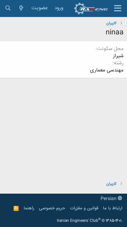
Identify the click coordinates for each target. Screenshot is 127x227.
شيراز (118, 56)
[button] (118, 8)
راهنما (29, 208)
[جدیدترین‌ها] (21, 8)
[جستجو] (8, 8)
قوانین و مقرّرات (84, 208)
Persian (109, 198)
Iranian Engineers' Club (89, 221)
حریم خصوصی (52, 208)
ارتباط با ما (112, 208)
